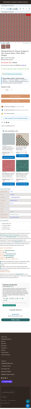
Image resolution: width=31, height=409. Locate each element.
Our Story (3, 343)
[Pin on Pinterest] (8, 122)
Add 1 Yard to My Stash (9, 157)
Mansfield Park (13, 200)
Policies (3, 350)
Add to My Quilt (15, 96)
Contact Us (4, 348)
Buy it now (15, 101)
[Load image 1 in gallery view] (15, 28)
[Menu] (1, 8)
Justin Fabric (7, 403)
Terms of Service (5, 354)
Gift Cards (3, 345)
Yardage (12, 194)
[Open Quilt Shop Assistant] (28, 406)
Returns (3, 341)
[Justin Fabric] (12, 9)
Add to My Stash (22, 155)
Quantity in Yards (5, 87)
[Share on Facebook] (6, 122)
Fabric (11, 191)
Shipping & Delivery (6, 339)
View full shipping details (7, 125)
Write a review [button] (15, 320)
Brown (11, 203)
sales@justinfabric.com (7, 363)
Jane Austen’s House (15, 197)
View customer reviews (9, 305)
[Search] (4, 8)
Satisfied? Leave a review (7, 374)
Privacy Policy (4, 352)
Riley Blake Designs (8, 59)
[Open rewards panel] (28, 401)
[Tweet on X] (4, 122)
